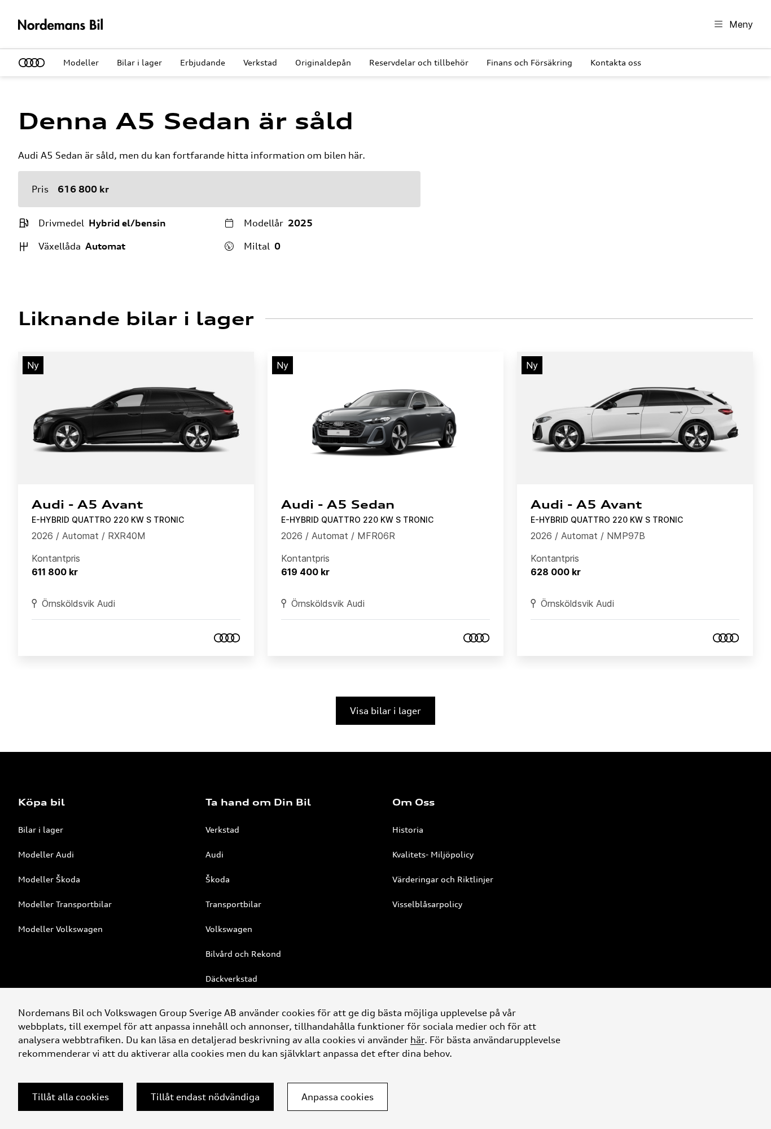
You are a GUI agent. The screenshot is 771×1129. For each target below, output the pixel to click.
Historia (407, 829)
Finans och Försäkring (529, 62)
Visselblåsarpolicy (427, 904)
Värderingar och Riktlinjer (442, 879)
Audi (214, 854)
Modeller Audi (46, 854)
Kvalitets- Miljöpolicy (433, 854)
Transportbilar (233, 904)
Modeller (81, 62)
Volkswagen (228, 929)
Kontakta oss (615, 62)
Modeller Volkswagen (60, 929)
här (417, 1039)
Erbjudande (202, 62)
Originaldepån (323, 62)
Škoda (217, 879)
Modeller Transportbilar (65, 904)
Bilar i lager (139, 62)
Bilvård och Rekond (243, 954)
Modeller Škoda (49, 879)
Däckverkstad (231, 978)
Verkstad (260, 62)
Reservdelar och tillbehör (418, 62)
